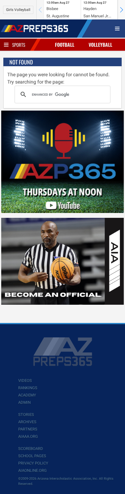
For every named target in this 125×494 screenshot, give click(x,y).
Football (64, 44)
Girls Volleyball (18, 10)
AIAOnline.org (32, 470)
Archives (27, 422)
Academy (27, 395)
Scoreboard (30, 448)
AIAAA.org (28, 436)
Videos (25, 380)
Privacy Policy (33, 463)
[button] (121, 9)
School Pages (32, 456)
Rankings (27, 388)
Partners (27, 429)
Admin (24, 402)
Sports (18, 44)
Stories (26, 414)
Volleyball (100, 44)
